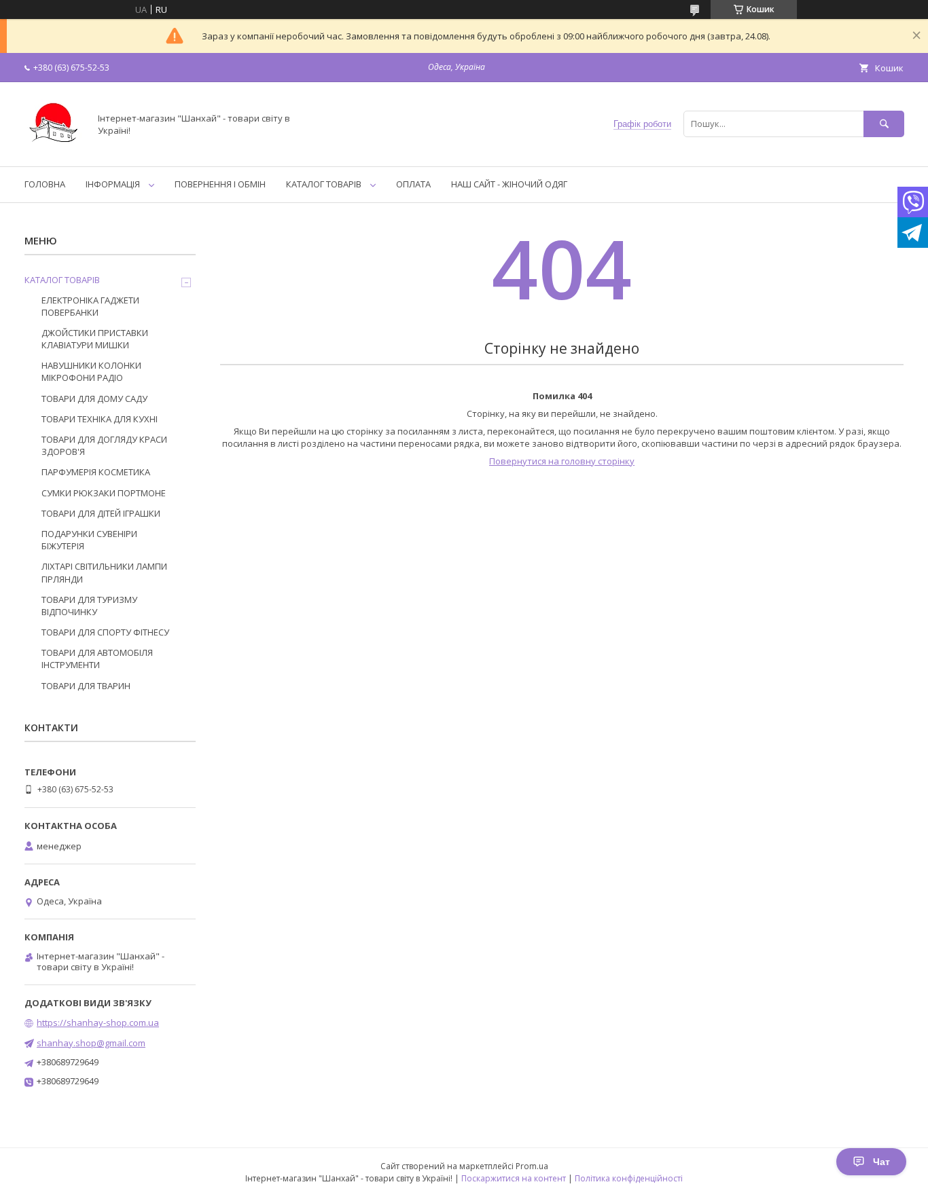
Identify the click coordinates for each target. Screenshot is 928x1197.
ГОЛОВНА (44, 184)
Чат (881, 1161)
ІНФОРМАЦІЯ (113, 184)
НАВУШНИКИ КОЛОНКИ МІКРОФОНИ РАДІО (91, 371)
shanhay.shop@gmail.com (91, 1042)
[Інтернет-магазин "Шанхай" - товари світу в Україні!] (53, 149)
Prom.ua (532, 1166)
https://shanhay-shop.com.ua (98, 1022)
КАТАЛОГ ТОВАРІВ (323, 184)
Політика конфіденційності (629, 1178)
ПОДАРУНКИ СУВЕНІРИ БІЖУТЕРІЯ (89, 540)
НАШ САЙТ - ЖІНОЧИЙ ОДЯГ (509, 184)
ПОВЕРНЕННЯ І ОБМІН (220, 184)
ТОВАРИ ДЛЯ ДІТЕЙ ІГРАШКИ (100, 513)
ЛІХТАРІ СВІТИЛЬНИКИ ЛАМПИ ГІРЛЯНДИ (104, 572)
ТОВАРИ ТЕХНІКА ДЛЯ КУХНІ (99, 419)
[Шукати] (883, 124)
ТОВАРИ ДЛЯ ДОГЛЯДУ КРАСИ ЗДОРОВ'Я (104, 445)
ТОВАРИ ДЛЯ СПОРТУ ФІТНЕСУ (105, 632)
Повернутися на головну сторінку (562, 461)
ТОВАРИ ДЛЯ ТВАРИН (85, 686)
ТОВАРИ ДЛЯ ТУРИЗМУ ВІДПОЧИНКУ (89, 605)
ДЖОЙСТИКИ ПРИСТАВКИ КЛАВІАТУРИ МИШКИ (94, 339)
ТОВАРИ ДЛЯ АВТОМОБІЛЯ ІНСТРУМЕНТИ (97, 658)
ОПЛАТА (413, 184)
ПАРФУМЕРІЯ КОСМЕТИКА (95, 472)
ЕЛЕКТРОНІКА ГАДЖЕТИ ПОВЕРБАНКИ (90, 306)
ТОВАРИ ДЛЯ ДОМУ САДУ (94, 398)
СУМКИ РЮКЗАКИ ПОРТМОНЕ (103, 493)
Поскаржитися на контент (513, 1178)
